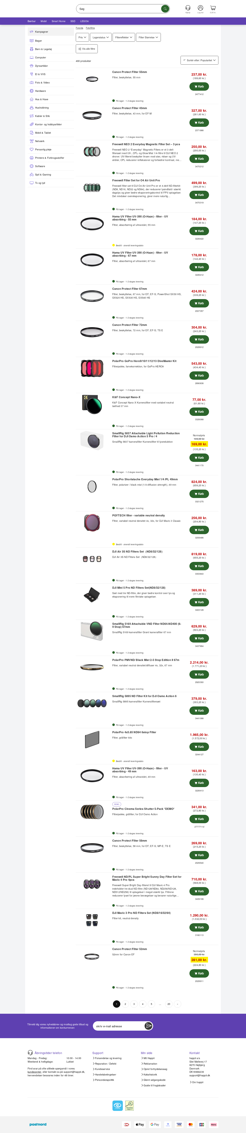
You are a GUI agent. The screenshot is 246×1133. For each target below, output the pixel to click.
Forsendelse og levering (108, 1058)
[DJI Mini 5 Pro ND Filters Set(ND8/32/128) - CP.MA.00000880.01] (93, 595)
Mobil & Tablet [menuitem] (43, 132)
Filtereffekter (122, 37)
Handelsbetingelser (105, 1074)
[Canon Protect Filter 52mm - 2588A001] (93, 956)
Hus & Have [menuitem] (41, 99)
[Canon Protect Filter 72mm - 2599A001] (93, 332)
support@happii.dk (74, 1071)
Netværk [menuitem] (40, 141)
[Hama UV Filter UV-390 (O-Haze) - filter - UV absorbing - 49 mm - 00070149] (93, 775)
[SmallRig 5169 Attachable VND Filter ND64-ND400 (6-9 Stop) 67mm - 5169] (93, 631)
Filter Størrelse (146, 37)
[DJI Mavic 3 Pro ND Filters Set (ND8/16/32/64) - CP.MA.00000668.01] (93, 920)
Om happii (197, 1082)
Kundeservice (102, 1069)
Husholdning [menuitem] (42, 107)
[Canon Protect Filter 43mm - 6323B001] (93, 115)
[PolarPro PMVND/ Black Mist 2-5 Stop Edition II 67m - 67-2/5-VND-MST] (93, 667)
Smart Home (58, 21)
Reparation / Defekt (105, 1063)
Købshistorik (150, 1074)
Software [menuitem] (40, 166)
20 (169, 1004)
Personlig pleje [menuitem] (43, 149)
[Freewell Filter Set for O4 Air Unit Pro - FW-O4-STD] (93, 187)
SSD (72, 21)
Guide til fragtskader (155, 1085)
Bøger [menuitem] (38, 40)
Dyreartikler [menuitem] (41, 65)
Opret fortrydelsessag (155, 1069)
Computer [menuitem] (40, 57)
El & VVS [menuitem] (40, 74)
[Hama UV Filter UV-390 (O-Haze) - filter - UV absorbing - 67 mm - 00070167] (93, 260)
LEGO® (84, 21)
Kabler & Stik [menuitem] (42, 116)
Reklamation (150, 1063)
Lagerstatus (99, 37)
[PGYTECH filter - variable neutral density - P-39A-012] (93, 522)
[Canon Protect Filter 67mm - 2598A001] (93, 296)
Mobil (44, 21)
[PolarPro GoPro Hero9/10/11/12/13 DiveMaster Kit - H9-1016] (93, 368)
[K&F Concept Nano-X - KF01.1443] (93, 404)
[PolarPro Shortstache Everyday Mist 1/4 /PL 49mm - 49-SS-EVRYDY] (93, 486)
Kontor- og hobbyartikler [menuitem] (48, 124)
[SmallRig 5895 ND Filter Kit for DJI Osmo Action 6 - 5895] (93, 703)
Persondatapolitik (104, 1079)
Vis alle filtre (88, 48)
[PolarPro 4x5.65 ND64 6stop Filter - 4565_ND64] (93, 739)
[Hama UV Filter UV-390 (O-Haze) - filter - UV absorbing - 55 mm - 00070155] (93, 224)
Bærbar (32, 21)
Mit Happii (149, 1058)
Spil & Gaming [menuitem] (43, 174)
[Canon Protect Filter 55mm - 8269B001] (93, 79)
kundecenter (34, 1071)
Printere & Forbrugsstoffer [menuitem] (49, 157)
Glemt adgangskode (155, 1079)
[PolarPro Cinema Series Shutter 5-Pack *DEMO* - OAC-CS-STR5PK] (93, 812)
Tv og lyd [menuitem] (40, 183)
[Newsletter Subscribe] (148, 1026)
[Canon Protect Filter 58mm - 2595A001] (93, 848)
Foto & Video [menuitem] (42, 82)
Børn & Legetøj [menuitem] (43, 49)
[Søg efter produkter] (165, 9)
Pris (80, 37)
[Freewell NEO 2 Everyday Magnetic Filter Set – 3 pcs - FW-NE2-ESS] (93, 151)
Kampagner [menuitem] (41, 31)
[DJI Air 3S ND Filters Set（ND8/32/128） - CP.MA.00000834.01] (93, 559)
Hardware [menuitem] (40, 91)
